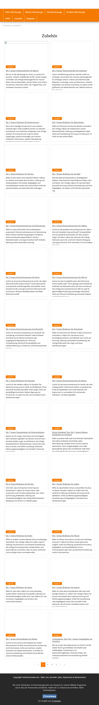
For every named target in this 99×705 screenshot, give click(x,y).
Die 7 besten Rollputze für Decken (20, 174)
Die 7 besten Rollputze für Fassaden (20, 381)
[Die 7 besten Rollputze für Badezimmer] (72, 104)
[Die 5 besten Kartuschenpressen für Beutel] (72, 362)
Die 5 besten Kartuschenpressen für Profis (23, 277)
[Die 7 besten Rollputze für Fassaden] (26, 362)
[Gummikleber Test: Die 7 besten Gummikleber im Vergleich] (72, 621)
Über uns (45, 677)
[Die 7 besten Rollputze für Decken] (26, 155)
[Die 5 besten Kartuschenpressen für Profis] (26, 259)
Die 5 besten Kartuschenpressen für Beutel (69, 381)
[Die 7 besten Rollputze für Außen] (72, 465)
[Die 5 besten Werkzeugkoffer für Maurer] (26, 52)
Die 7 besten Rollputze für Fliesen (66, 536)
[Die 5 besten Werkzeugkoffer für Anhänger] (72, 52)
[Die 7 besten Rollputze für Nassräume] (72, 310)
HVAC (7, 18)
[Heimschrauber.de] (17, 4)
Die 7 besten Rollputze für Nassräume (67, 329)
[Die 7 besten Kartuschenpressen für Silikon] (72, 207)
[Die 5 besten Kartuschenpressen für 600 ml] (72, 259)
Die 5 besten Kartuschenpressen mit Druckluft (24, 329)
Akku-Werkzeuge (13, 12)
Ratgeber (30, 18)
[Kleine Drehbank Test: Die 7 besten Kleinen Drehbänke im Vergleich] (72, 414)
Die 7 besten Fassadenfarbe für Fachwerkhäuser (25, 432)
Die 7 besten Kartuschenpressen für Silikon (69, 226)
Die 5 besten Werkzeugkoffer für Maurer (22, 70)
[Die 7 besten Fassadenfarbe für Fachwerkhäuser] (26, 414)
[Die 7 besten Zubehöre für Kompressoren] (26, 104)
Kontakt (53, 677)
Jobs (60, 677)
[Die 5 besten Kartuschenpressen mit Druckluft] (26, 310)
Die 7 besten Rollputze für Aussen (66, 587)
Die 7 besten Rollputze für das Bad (66, 174)
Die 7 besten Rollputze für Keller (19, 536)
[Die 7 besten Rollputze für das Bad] (72, 155)
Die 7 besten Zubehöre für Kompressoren (22, 122)
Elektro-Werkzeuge (34, 12)
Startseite (7, 25)
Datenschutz (80, 677)
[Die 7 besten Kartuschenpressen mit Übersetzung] (26, 207)
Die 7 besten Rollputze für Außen (65, 484)
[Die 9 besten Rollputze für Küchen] (26, 465)
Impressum (67, 677)
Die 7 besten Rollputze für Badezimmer (68, 122)
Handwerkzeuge (54, 12)
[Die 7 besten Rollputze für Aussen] (72, 569)
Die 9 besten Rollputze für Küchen (20, 484)
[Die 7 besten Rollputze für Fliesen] (72, 517)
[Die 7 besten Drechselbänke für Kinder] (26, 621)
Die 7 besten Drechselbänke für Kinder (21, 639)
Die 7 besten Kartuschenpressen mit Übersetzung (25, 226)
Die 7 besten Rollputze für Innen (19, 587)
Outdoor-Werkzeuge (75, 12)
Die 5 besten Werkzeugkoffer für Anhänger (69, 70)
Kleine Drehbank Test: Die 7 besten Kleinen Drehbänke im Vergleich (70, 433)
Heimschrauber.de (30, 677)
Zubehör (18, 18)
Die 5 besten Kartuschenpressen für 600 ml (69, 277)
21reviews (56, 701)
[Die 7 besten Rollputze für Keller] (26, 517)
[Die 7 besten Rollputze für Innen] (26, 569)
